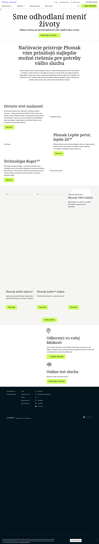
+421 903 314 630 (91, 2)
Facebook (40, 391)
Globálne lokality (11, 394)
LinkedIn (40, 403)
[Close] (96, 540)
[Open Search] (78, 6)
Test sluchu (49, 6)
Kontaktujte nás (64, 2)
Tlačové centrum (25, 394)
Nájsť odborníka (90, 6)
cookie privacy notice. (24, 542)
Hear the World (25, 403)
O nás (56, 2)
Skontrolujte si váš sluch (48, 35)
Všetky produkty (49, 319)
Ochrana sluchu (35, 6)
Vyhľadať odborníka (57, 356)
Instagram (40, 400)
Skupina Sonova (25, 400)
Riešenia (20, 6)
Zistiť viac (9, 127)
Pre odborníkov (75, 2)
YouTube (40, 406)
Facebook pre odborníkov (44, 394)
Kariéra (23, 397)
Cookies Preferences (76, 540)
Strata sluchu (6, 6)
